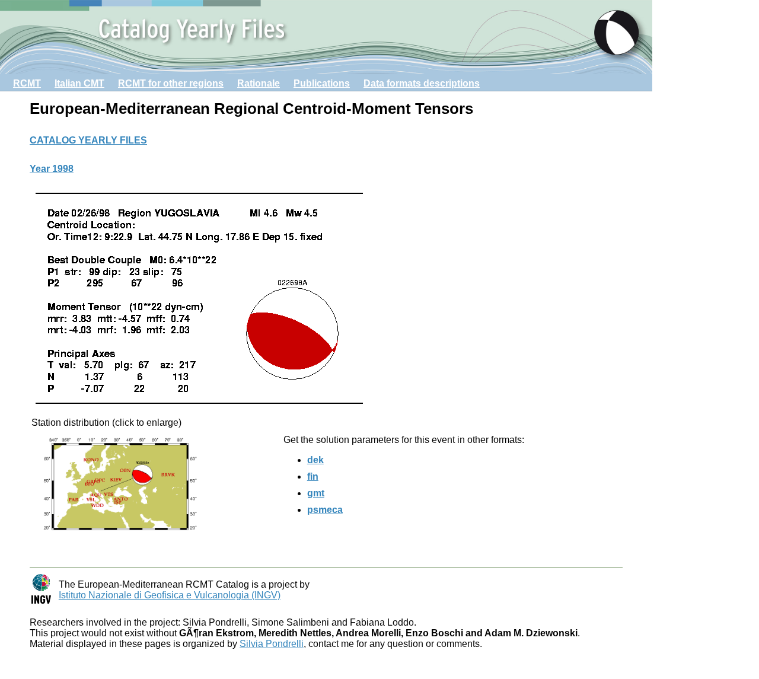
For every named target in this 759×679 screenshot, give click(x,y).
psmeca (325, 510)
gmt (315, 493)
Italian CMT (79, 83)
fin (312, 476)
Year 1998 (52, 169)
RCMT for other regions (171, 83)
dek (315, 460)
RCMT (27, 83)
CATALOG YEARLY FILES (88, 140)
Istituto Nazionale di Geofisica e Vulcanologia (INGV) (169, 595)
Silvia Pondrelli (272, 644)
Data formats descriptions (421, 83)
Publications (322, 83)
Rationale (258, 83)
